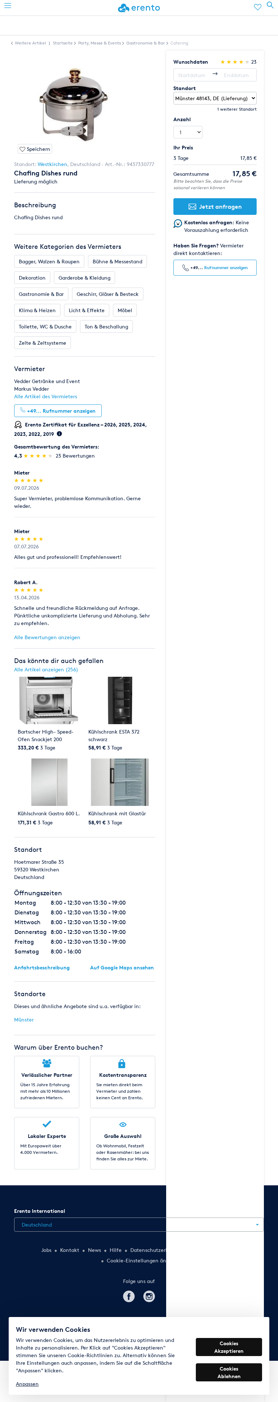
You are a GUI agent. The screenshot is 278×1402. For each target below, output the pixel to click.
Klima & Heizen (37, 310)
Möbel (125, 310)
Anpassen (27, 1384)
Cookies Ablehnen (229, 1372)
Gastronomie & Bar (41, 294)
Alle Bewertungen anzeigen (47, 637)
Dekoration (32, 278)
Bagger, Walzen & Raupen (49, 261)
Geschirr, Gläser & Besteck (108, 294)
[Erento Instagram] (149, 1295)
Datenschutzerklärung (157, 1250)
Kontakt (69, 1250)
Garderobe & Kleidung (84, 278)
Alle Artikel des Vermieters (45, 396)
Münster (24, 1019)
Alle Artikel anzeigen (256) (46, 669)
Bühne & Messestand (117, 261)
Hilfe (116, 1250)
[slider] (39, 455)
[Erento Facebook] (129, 1295)
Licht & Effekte (87, 310)
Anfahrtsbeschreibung (42, 967)
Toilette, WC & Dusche (45, 326)
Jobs (46, 1250)
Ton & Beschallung (106, 326)
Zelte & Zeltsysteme (42, 343)
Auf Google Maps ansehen (122, 967)
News (94, 1250)
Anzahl (182, 119)
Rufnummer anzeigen (226, 267)
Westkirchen (52, 164)
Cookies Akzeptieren (229, 1347)
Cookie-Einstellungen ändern (142, 1260)
